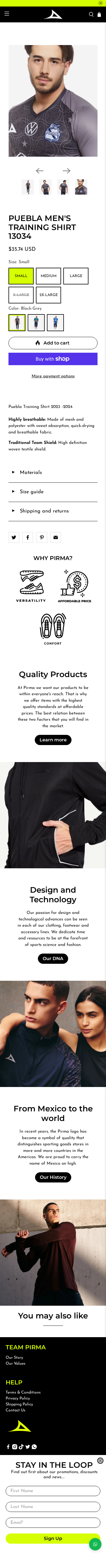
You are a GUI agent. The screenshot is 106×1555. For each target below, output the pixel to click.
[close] (100, 1460)
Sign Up (53, 1538)
